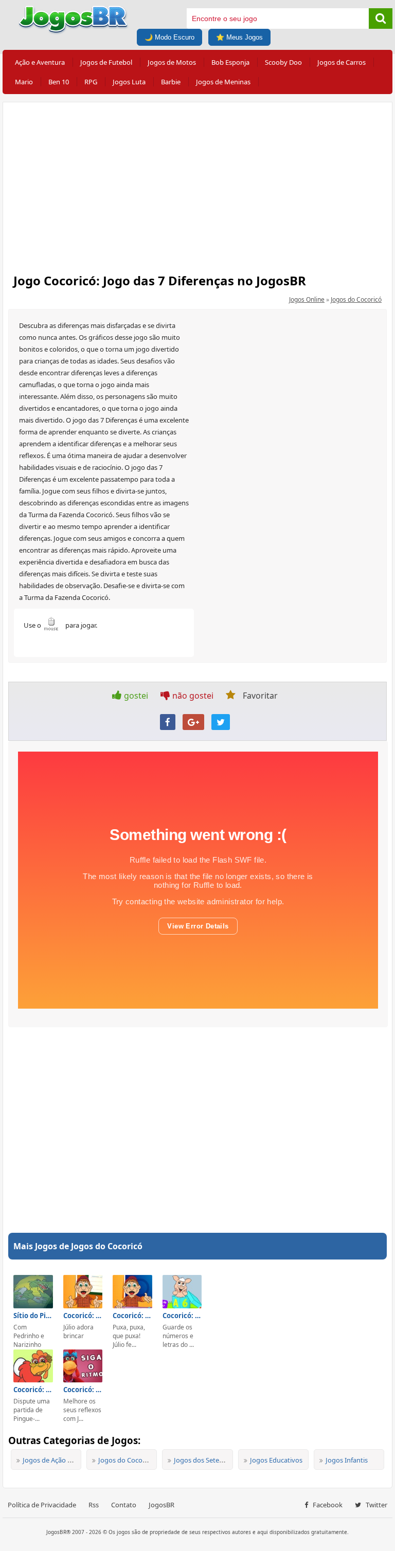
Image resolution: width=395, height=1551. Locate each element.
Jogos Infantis (347, 1460)
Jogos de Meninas (223, 81)
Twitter (375, 1504)
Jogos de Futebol (106, 62)
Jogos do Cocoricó (356, 299)
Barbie (171, 81)
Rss (93, 1504)
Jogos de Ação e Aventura (62, 1460)
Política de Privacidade (42, 1504)
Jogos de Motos (172, 62)
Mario (24, 81)
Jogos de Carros (341, 62)
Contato (123, 1504)
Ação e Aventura (40, 62)
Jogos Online (307, 299)
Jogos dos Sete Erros (205, 1460)
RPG (90, 81)
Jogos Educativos (276, 1460)
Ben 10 (58, 81)
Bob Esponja (230, 62)
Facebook (327, 1504)
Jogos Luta (129, 81)
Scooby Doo (283, 62)
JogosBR (161, 1504)
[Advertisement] (197, 185)
